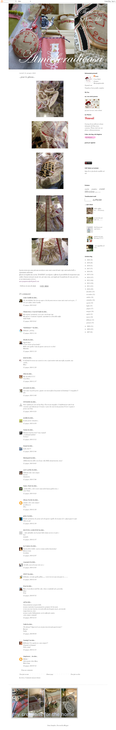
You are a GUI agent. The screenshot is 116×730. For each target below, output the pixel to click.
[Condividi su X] (44, 286)
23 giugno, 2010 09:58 (29, 634)
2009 (88, 326)
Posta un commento (27, 670)
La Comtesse (27, 546)
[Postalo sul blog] (42, 286)
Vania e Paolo (27, 486)
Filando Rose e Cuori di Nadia (32, 312)
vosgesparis (26, 562)
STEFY (25, 574)
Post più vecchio (75, 674)
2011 (88, 286)
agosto (88, 303)
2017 (88, 268)
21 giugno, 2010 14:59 (29, 423)
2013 (88, 280)
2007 (88, 332)
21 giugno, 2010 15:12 (29, 439)
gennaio (88, 323)
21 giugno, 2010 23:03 (29, 567)
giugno (88, 308)
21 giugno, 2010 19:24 (29, 493)
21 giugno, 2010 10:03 (29, 305)
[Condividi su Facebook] (46, 286)
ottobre (88, 297)
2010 (88, 289)
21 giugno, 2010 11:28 (29, 367)
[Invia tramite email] (41, 286)
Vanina (25, 430)
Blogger (66, 725)
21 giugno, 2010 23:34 (29, 579)
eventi (102, 188)
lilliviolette (90, 191)
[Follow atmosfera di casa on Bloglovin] (90, 138)
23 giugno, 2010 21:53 (29, 650)
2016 (88, 271)
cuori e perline (27, 470)
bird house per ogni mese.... (98, 228)
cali (24, 602)
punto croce (98, 192)
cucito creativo (91, 189)
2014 (88, 277)
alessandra (26, 388)
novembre (89, 294)
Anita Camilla (27, 298)
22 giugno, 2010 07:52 (29, 595)
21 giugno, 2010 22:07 (29, 555)
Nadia (25, 624)
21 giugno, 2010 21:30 (29, 523)
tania (24, 358)
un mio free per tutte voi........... (98, 218)
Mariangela (26, 458)
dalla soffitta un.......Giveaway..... (99, 210)
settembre (89, 300)
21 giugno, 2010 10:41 (29, 321)
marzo (88, 317)
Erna (24, 586)
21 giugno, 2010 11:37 (29, 381)
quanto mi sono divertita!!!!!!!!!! (98, 237)
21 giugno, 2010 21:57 (29, 539)
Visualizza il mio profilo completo (94, 88)
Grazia (25, 446)
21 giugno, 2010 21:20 (29, 509)
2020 (88, 260)
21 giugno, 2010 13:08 (29, 395)
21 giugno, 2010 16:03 (29, 463)
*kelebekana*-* (28, 328)
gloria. (25, 516)
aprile (88, 314)
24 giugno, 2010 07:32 (29, 666)
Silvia (24, 374)
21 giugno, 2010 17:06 (29, 479)
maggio (88, 311)
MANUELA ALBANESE (31, 530)
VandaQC (26, 640)
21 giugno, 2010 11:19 (29, 351)
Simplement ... (27, 656)
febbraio (89, 320)
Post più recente (24, 674)
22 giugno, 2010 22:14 (29, 618)
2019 (88, 263)
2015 (88, 274)
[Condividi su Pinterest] (48, 286)
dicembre (89, 291)
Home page (49, 674)
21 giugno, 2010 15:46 (29, 451)
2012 (88, 283)
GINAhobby (26, 402)
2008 (88, 329)
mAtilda (25, 418)
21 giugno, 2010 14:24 (29, 411)
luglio (88, 306)
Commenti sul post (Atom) (32, 678)
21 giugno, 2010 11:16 (29, 333)
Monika (25, 340)
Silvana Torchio (28, 500)
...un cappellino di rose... (99, 246)
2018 (88, 266)
